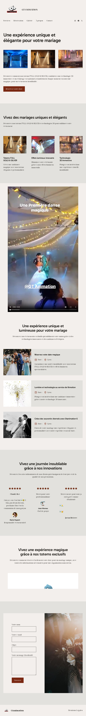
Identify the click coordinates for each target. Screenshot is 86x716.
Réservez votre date (14, 89)
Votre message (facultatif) (22, 655)
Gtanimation (30, 9)
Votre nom (16, 624)
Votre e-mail (17, 635)
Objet (14, 645)
